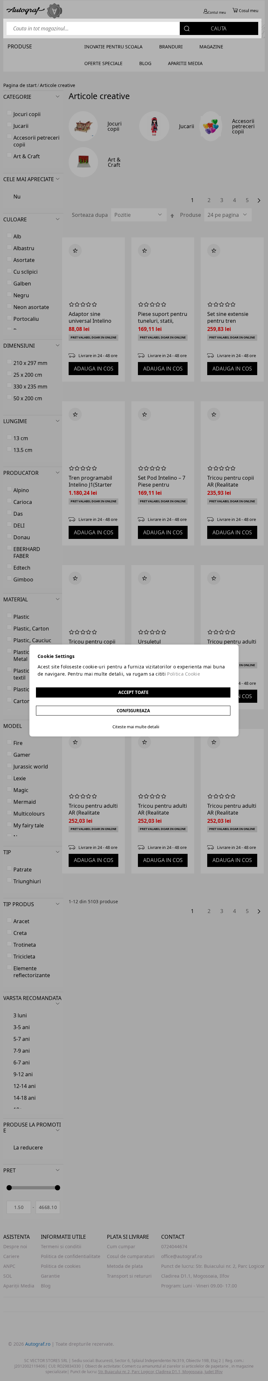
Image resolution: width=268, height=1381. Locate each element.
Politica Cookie (183, 674)
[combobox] (132, 28)
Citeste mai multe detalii (135, 727)
